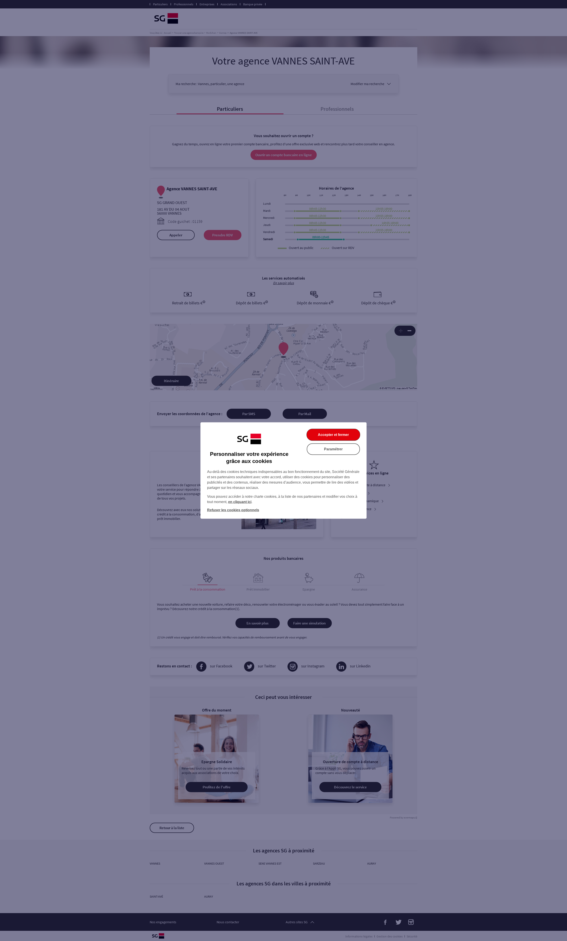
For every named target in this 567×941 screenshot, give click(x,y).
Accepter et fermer (333, 435)
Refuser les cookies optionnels (233, 510)
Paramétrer (333, 449)
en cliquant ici (239, 502)
